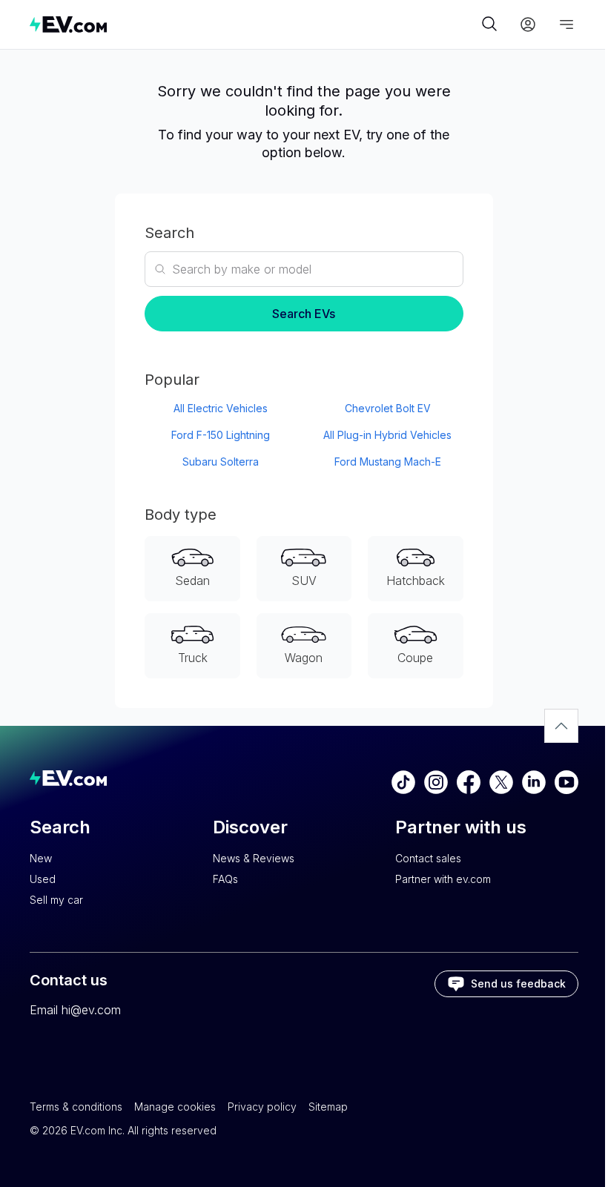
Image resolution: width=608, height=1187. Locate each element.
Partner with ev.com (443, 879)
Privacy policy (262, 1106)
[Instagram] (436, 782)
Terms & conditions (76, 1106)
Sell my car (56, 899)
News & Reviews (253, 858)
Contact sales (428, 858)
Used (43, 879)
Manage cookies (175, 1106)
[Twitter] (501, 782)
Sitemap (328, 1106)
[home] (254, 24)
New (41, 858)
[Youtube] (566, 782)
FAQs (225, 879)
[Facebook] (468, 782)
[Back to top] (561, 726)
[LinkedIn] (534, 782)
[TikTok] (403, 782)
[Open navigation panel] (566, 24)
